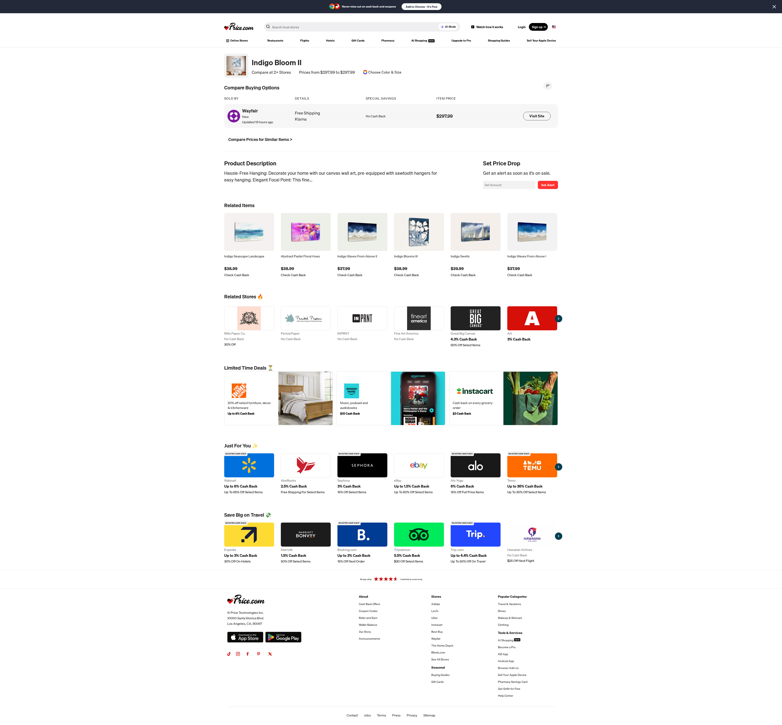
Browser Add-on (508, 668)
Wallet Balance (368, 625)
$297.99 (444, 116)
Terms (381, 715)
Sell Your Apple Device (541, 40)
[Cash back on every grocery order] (503, 398)
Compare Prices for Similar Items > (260, 139)
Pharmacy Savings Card (512, 682)
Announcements (369, 638)
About (363, 596)
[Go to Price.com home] (239, 27)
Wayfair (435, 638)
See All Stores (440, 659)
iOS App (503, 654)
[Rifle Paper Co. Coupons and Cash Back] (249, 326)
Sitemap (429, 715)
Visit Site (536, 116)
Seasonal (438, 667)
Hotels (330, 40)
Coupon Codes (368, 611)
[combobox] (362, 27)
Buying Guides (440, 675)
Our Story (365, 631)
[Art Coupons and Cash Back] (532, 326)
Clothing (503, 625)
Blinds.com (438, 652)
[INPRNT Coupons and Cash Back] (362, 326)
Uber (434, 618)
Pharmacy (387, 40)
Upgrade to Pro (461, 40)
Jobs (367, 715)
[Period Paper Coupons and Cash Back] (306, 326)
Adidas (435, 604)
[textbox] (554, 27)
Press (396, 715)
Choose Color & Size (384, 72)
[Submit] (268, 27)
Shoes (502, 611)
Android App (506, 661)
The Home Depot (442, 645)
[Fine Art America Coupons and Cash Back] (419, 326)
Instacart (437, 625)
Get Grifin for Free (509, 689)
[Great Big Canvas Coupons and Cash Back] (476, 326)
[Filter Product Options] (547, 86)
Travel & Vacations (509, 604)
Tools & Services (510, 633)
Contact (352, 715)
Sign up (537, 26)
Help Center (505, 695)
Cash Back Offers (369, 604)
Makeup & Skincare (510, 618)
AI (450, 26)
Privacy (412, 715)
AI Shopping (419, 40)
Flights (304, 40)
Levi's (434, 611)
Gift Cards (358, 40)
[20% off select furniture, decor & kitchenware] (278, 398)
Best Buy (437, 631)
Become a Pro (507, 647)
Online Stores (239, 40)
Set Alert (548, 185)
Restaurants (275, 40)
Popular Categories (512, 596)
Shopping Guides (499, 40)
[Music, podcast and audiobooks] (391, 398)
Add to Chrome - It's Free (421, 6)
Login (522, 26)
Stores (436, 596)
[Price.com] (246, 608)
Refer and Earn (368, 618)
